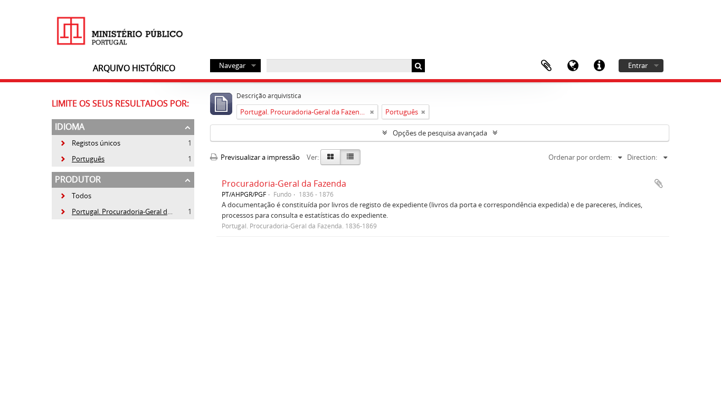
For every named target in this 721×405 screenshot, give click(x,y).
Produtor (78, 179)
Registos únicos (90, 143)
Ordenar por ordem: (580, 157)
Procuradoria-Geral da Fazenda (284, 183)
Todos (81, 195)
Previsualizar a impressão (259, 157)
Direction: (642, 157)
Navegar (232, 65)
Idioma (572, 66)
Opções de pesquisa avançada (440, 133)
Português (82, 158)
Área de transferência (546, 66)
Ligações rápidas (599, 66)
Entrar (638, 65)
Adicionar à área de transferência (658, 183)
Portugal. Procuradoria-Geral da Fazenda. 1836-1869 (147, 211)
